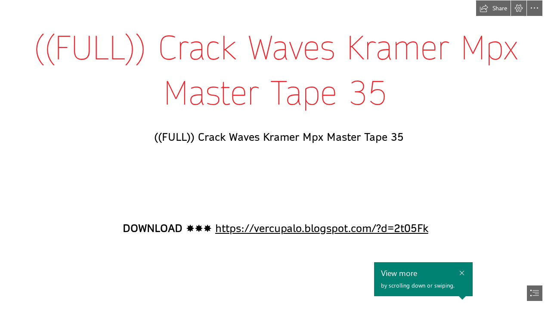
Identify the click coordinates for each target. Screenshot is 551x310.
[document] (275, 155)
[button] (493, 8)
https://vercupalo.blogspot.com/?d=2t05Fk (321, 228)
